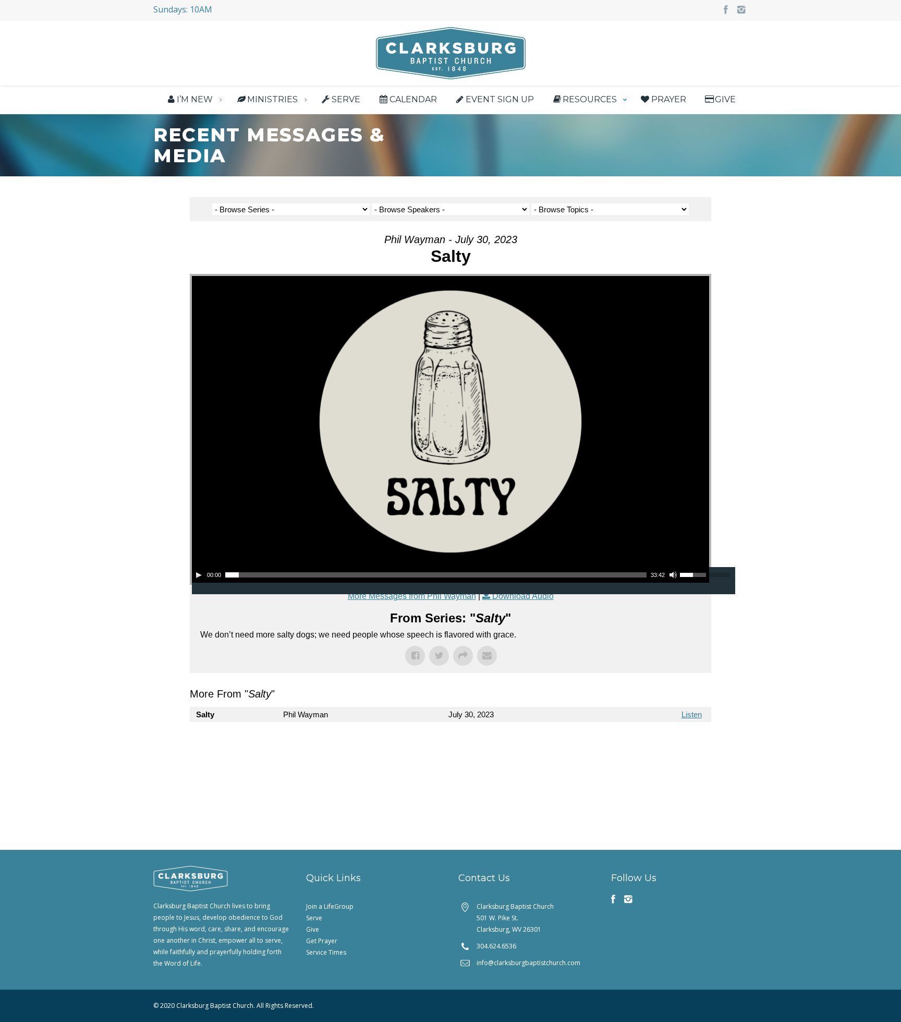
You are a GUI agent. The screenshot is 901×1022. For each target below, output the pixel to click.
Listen (691, 714)
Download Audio (523, 596)
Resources (590, 99)
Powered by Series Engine (672, 742)
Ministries (272, 99)
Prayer (668, 99)
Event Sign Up (500, 99)
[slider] (694, 574)
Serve (346, 99)
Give (725, 99)
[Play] (198, 575)
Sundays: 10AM (182, 9)
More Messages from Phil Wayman (412, 596)
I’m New (195, 99)
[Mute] (673, 575)
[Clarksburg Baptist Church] (451, 52)
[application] (450, 575)
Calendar (412, 99)
